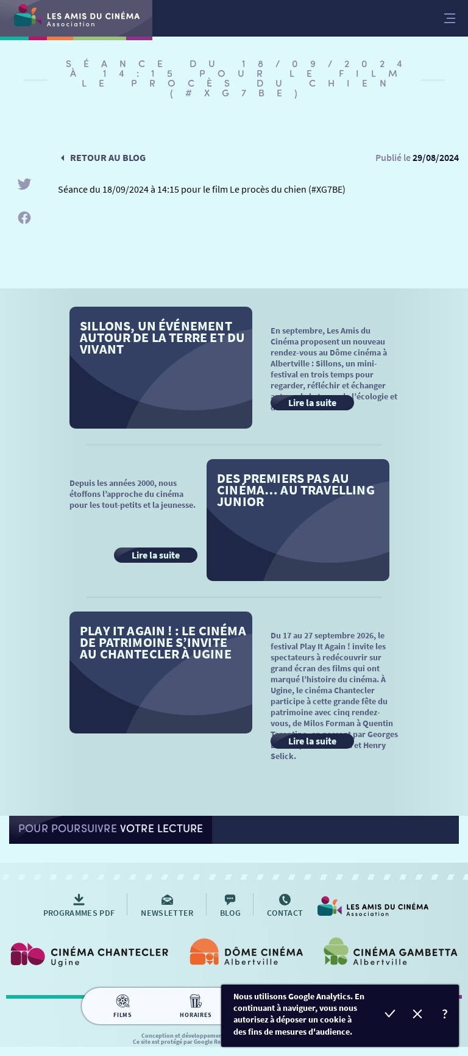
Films (122, 1015)
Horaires (195, 1015)
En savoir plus (445, 1015)
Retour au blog (108, 157)
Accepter (390, 1015)
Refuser (417, 1015)
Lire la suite (312, 402)
